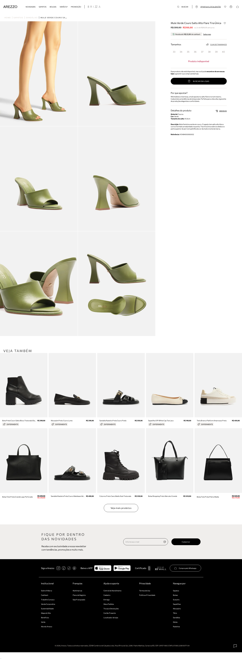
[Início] (10, 6)
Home (7, 18)
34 (181, 51)
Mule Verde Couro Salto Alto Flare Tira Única (67, 18)
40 (223, 51)
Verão (43, 622)
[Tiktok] (69, 568)
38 (209, 51)
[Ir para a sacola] (237, 7)
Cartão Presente (109, 613)
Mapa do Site (46, 613)
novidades (30, 7)
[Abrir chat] (235, 646)
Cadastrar (186, 542)
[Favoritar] (225, 23)
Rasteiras (176, 626)
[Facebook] (64, 568)
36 (195, 51)
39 (216, 51)
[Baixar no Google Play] (122, 568)
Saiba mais (207, 34)
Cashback (44, 595)
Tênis (175, 613)
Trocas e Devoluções (111, 609)
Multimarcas (77, 591)
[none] (164, 541)
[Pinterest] (74, 568)
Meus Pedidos (108, 604)
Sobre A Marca (46, 591)
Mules (175, 622)
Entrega (106, 600)
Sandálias (32, 18)
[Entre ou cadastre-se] (231, 6)
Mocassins (177, 609)
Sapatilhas (177, 604)
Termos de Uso (144, 591)
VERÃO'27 (64, 7)
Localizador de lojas (110, 617)
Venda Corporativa (48, 604)
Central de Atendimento (112, 591)
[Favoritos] (225, 7)
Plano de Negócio (79, 595)
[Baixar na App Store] (102, 568)
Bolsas (53, 7)
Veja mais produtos (121, 508)
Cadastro (106, 595)
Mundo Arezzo (46, 626)
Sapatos (42, 7)
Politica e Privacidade (147, 595)
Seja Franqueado (79, 600)
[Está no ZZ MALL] (160, 568)
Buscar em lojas (201, 81)
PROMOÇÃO (76, 7)
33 (174, 51)
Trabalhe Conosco (47, 600)
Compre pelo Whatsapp (187, 568)
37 (202, 51)
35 (188, 51)
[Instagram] (58, 568)
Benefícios (45, 617)
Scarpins (176, 600)
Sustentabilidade (47, 609)
